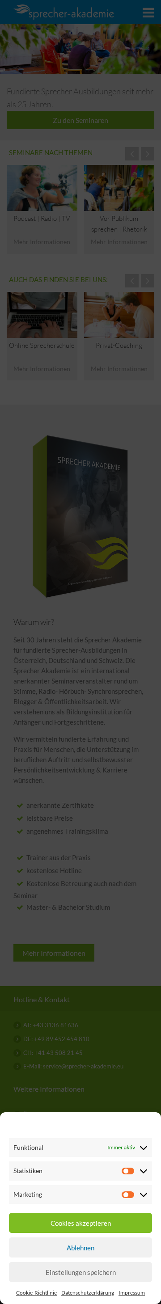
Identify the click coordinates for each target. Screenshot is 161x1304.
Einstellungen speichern (81, 1272)
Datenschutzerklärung (87, 1292)
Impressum (132, 1292)
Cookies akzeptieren (81, 1223)
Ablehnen (80, 1248)
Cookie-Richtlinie (36, 1292)
